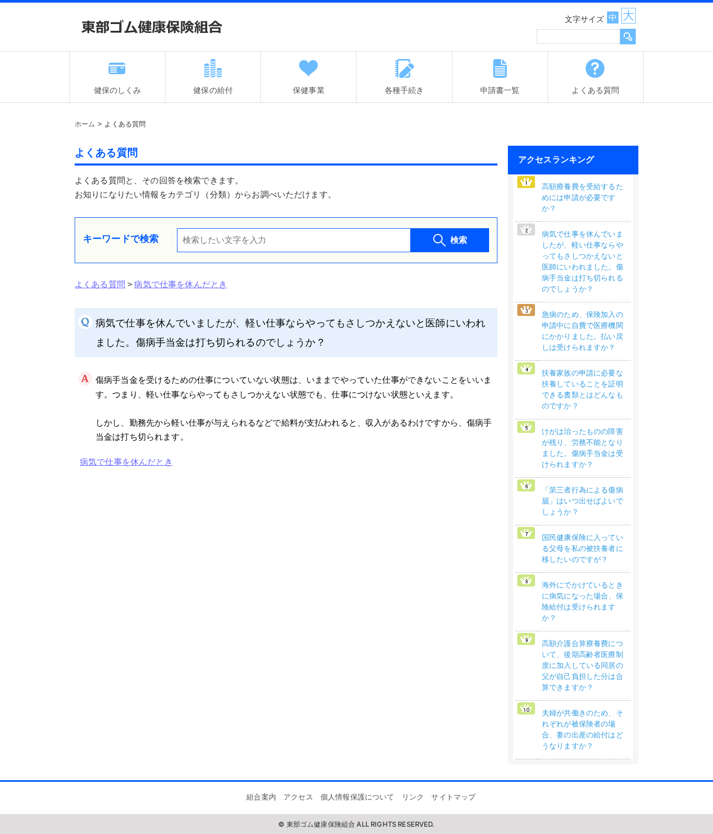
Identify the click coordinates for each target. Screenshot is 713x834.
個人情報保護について (357, 797)
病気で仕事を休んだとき (180, 284)
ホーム (85, 124)
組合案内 (261, 797)
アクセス (298, 797)
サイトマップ (453, 797)
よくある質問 (100, 284)
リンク (413, 797)
